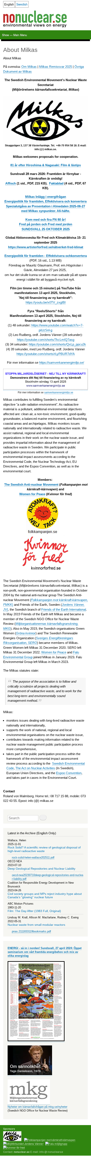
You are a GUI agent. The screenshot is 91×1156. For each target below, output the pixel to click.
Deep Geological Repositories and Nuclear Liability (41, 868)
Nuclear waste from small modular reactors (36, 924)
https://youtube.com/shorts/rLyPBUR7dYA (46, 354)
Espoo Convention (68, 773)
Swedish (22, 4)
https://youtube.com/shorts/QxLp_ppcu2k (57, 344)
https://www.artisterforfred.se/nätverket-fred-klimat (45, 247)
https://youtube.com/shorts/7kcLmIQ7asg (45, 339)
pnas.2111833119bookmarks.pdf (31, 931)
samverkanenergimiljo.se (58, 392)
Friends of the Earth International (63, 609)
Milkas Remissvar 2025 (55, 66)
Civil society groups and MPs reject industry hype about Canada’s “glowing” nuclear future (45, 895)
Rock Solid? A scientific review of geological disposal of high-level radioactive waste (44, 849)
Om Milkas (29, 66)
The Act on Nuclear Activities (35, 768)
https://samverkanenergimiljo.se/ (61, 362)
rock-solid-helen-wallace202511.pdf (33, 857)
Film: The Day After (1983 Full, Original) (34, 911)
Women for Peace (53, 652)
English (9, 4)
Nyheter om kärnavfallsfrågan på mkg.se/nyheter (37, 1106)
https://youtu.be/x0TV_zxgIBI (46, 302)
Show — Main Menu (14, 35)
